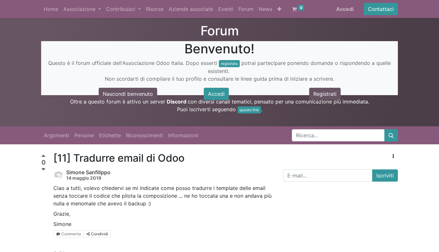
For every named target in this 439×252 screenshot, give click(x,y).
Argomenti (56, 135)
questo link (249, 109)
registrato (229, 63)
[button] (279, 9)
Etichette (110, 135)
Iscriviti (385, 175)
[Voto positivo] (43, 157)
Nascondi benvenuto (128, 94)
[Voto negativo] (43, 170)
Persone (84, 135)
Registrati (324, 94)
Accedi (345, 9)
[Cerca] (391, 135)
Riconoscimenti (144, 135)
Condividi (99, 233)
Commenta (71, 233)
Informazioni (183, 135)
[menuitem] (51, 9)
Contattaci (381, 9)
